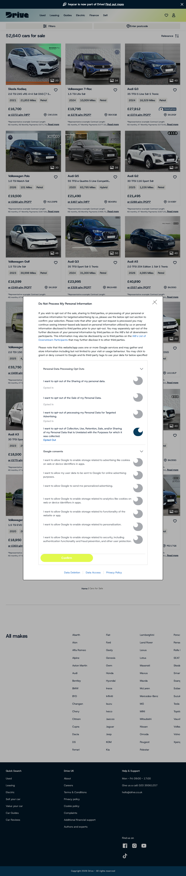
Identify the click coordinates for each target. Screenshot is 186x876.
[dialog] (93, 438)
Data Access (93, 572)
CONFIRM (66, 558)
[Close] (155, 304)
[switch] (138, 381)
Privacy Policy (114, 572)
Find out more (115, 4)
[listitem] (93, 369)
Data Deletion (72, 572)
